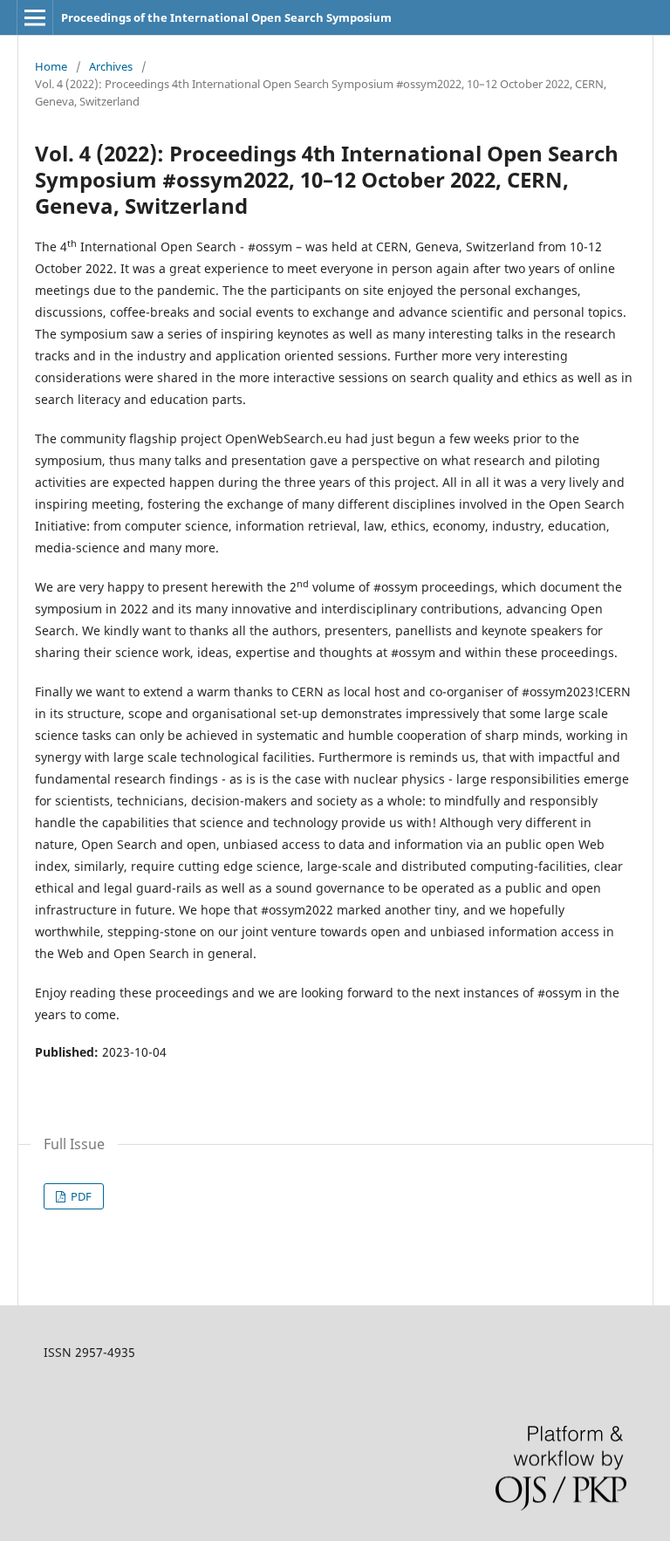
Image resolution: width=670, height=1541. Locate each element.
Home (51, 66)
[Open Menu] (34, 17)
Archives (111, 66)
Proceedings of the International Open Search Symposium (226, 17)
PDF (80, 1196)
